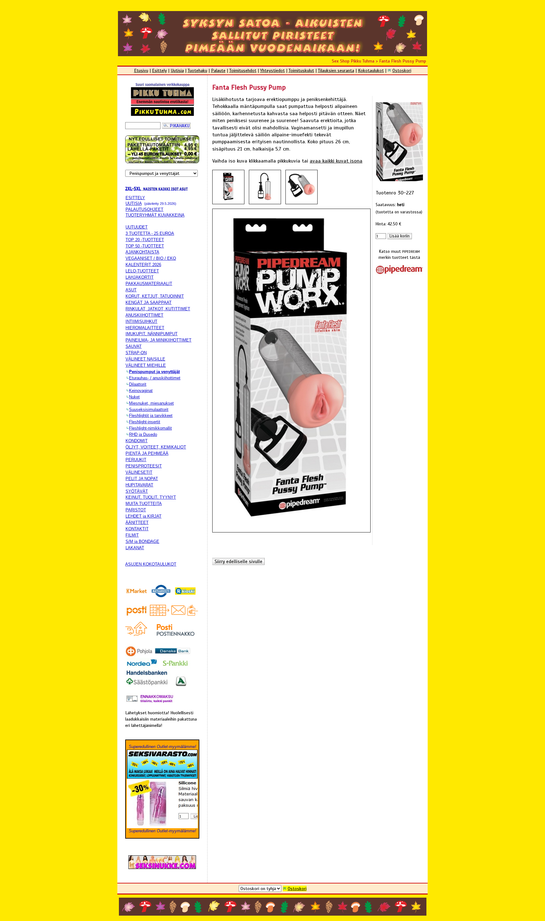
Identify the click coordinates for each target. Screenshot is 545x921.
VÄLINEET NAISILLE (145, 359)
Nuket (134, 397)
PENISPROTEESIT (144, 466)
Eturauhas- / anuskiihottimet (154, 378)
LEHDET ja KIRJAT (143, 516)
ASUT (131, 290)
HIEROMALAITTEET (145, 327)
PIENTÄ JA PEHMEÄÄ (147, 453)
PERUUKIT (136, 459)
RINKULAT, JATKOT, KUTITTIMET (158, 308)
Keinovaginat (141, 390)
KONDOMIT (137, 440)
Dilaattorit (137, 384)
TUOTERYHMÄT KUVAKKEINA (155, 215)
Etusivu (141, 70)
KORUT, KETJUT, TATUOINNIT (155, 296)
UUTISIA (134, 203)
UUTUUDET (137, 227)
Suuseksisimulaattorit (148, 409)
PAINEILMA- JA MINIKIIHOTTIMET (158, 340)
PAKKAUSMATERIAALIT (149, 283)
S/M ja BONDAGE (142, 541)
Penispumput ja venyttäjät (154, 371)
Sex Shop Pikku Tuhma (353, 61)
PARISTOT (136, 510)
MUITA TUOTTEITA (144, 503)
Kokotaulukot (371, 70)
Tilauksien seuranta (336, 70)
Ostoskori (401, 70)
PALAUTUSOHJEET (144, 209)
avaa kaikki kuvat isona (336, 161)
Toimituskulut (301, 70)
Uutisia (177, 70)
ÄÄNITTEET (137, 522)
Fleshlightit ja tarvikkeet (151, 415)
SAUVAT (134, 346)
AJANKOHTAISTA (142, 252)
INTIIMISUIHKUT (141, 321)
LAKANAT (135, 547)
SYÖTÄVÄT (137, 491)
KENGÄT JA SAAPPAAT (149, 302)
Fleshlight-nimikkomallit (150, 428)
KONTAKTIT (137, 528)
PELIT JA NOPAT (142, 478)
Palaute (218, 70)
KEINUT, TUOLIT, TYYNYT (151, 497)
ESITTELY (135, 197)
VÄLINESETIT (139, 472)
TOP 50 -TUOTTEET (145, 246)
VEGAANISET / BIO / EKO (151, 258)
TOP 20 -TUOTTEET (145, 239)
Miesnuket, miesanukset (151, 403)
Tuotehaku (197, 70)
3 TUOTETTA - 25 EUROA (150, 233)
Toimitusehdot (242, 70)
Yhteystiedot (272, 70)
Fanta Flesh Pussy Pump (402, 61)
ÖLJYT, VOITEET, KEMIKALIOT (156, 447)
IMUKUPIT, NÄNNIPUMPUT (152, 333)
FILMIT (132, 535)
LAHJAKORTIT (140, 277)
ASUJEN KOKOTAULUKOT (150, 564)
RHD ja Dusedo (143, 434)
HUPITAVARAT (139, 485)
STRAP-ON (136, 352)
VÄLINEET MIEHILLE (146, 365)
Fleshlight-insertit (144, 421)
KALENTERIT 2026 (143, 264)
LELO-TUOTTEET (142, 271)
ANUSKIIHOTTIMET (144, 315)
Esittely (159, 70)
